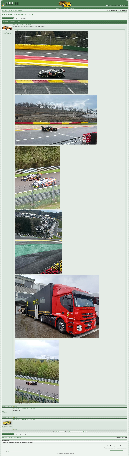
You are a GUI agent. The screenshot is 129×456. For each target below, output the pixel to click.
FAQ (61, 8)
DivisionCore (73, 454)
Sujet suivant (125, 19)
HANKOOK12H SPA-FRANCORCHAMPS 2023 (17, 15)
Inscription (57, 8)
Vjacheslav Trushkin (62, 454)
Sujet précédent (119, 19)
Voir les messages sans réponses (8, 10)
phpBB (60, 453)
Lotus (9, 12)
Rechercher (66, 8)
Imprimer (3, 19)
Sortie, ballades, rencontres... (16, 12)
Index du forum (4, 12)
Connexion (72, 8)
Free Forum (69, 454)
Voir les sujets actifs (18, 10)
